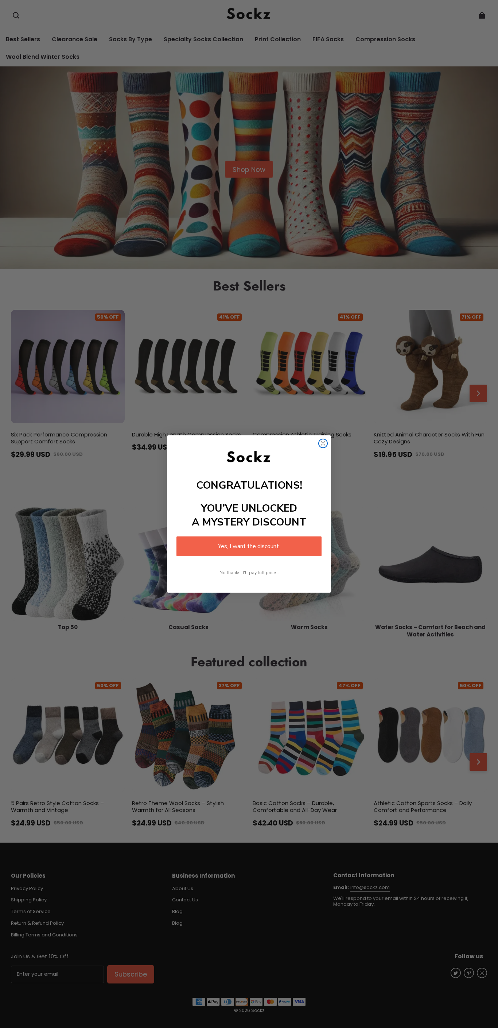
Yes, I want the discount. (249, 546)
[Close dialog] (323, 443)
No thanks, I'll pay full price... (249, 572)
